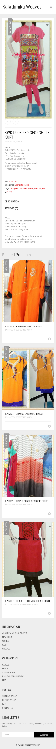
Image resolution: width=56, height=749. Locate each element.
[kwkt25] (28, 69)
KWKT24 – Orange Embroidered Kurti (25, 414)
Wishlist (6, 641)
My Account (8, 637)
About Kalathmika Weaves (14, 633)
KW (40, 188)
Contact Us (7, 708)
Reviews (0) (11, 208)
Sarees (5, 665)
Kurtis (19, 141)
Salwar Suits (8, 672)
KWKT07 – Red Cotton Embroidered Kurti (27, 601)
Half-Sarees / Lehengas (13, 676)
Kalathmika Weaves (22, 7)
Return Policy (9, 700)
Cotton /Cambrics (13, 604)
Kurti (36, 188)
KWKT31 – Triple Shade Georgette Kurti (27, 501)
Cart (4, 645)
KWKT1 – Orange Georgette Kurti (23, 326)
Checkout (6, 649)
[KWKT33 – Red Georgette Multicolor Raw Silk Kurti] (8, 121)
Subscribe (44, 735)
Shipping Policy (9, 696)
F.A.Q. (4, 704)
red (43, 188)
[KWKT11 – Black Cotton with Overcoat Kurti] (16, 121)
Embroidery (10, 330)
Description (12, 201)
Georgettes (10, 141)
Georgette (14, 188)
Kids (4, 680)
